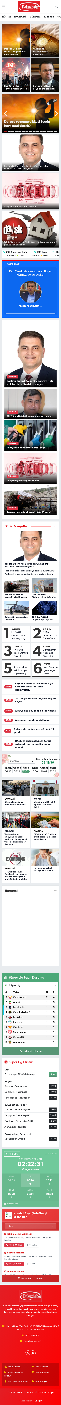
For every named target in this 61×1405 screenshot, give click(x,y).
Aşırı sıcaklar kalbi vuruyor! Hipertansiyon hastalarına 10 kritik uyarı (21, 670)
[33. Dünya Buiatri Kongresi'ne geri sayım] (30, 404)
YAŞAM (47, 664)
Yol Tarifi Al (33, 1245)
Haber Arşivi (41, 1381)
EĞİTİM (6, 16)
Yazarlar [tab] (13, 264)
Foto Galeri (16, 1392)
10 (37, 131)
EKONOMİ (20, 16)
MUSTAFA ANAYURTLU (30, 306)
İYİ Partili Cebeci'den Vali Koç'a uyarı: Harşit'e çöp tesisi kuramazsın (20, 635)
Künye (51, 1392)
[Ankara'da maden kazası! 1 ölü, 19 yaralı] (30, 500)
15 (55, 131)
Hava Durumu (14, 1367)
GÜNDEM (34, 16)
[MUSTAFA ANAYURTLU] (30, 292)
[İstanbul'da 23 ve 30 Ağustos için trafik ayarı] (45, 788)
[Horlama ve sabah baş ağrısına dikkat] (45, 857)
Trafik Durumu (41, 1367)
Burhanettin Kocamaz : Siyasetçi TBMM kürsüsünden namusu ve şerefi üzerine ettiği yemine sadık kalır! (50, 653)
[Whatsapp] (27, 1352)
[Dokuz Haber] (29, 6)
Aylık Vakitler (12, 1204)
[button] (5, 114)
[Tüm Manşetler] (55, 526)
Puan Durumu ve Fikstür (13, 1374)
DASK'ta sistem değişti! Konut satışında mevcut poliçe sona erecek (33, 744)
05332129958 (32, 1335)
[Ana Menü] (3, 6)
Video (30, 1392)
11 (41, 131)
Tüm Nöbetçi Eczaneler (32, 1278)
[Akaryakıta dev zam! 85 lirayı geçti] (30, 435)
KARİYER (49, 16)
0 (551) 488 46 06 (15, 1245)
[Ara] (56, 7)
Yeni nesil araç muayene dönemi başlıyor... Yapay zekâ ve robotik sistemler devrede (15, 839)
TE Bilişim (37, 1401)
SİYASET (46, 646)
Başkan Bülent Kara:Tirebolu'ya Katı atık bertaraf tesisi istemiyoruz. (34, 686)
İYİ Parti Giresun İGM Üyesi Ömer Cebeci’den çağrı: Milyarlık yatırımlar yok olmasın (50, 635)
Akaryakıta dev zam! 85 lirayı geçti (35, 710)
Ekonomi (9, 799)
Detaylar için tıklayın (31, 1051)
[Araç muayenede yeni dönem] (30, 468)
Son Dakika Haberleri (18, 1381)
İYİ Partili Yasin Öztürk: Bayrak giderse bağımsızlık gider (21, 653)
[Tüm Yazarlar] (55, 264)
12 (44, 131)
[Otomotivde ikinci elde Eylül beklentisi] (16, 788)
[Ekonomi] (55, 890)
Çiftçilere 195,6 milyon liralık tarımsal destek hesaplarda (45, 836)
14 (51, 131)
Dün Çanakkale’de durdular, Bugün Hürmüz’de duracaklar (30, 273)
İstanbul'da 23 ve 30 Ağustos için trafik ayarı (44, 804)
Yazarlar (42, 1392)
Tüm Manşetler (42, 1372)
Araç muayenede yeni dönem (32, 720)
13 (48, 131)
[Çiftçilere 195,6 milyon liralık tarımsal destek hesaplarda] (45, 820)
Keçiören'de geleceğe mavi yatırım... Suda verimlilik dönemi (51, 670)
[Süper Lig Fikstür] (55, 1062)
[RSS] (33, 1352)
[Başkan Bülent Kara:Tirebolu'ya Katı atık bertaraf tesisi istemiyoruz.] (30, 356)
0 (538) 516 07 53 (15, 1264)
